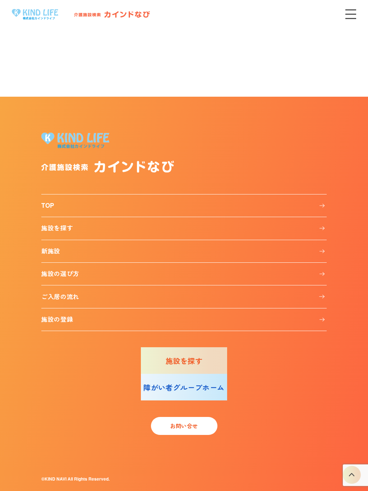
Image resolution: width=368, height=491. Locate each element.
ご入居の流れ (60, 296)
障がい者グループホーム (184, 387)
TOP (47, 205)
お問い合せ (184, 426)
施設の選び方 (60, 273)
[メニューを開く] (350, 14)
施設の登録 (57, 319)
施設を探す (57, 228)
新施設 (50, 251)
